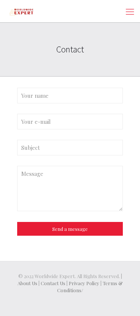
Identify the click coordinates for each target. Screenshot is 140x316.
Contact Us (53, 283)
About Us (27, 283)
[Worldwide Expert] (21, 11)
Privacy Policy (84, 283)
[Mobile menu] (130, 11)
